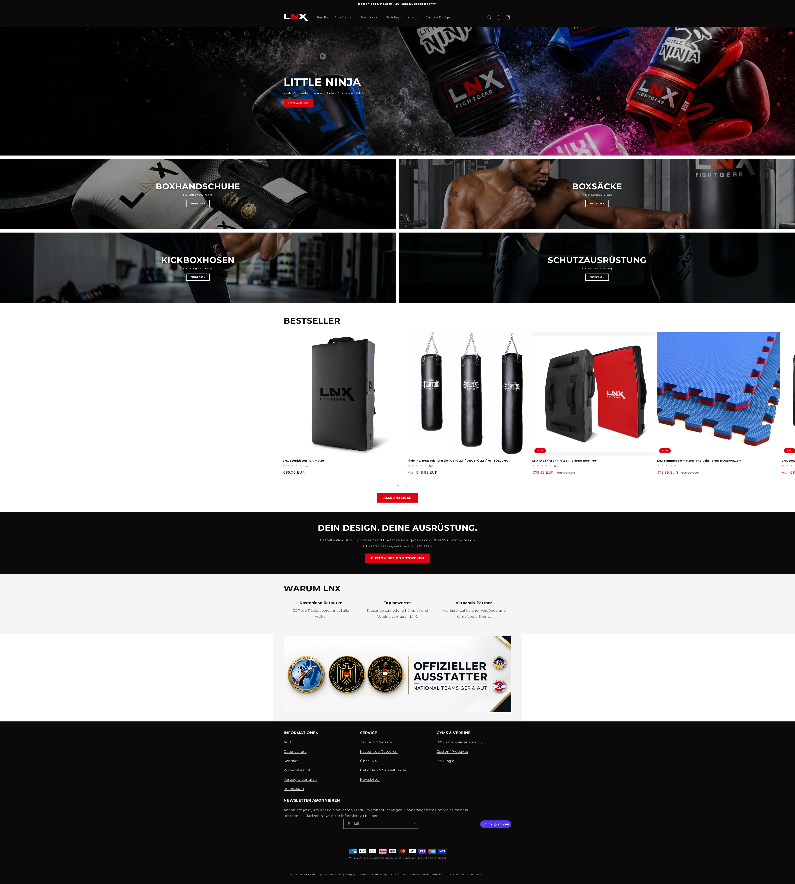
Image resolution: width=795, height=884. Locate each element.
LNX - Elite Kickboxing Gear (311, 874)
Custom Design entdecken (397, 558)
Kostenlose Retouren (379, 752)
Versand (460, 874)
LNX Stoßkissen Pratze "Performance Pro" (564, 460)
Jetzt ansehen (298, 103)
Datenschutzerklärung (373, 874)
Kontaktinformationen (405, 874)
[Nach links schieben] (388, 486)
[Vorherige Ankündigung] (285, 4)
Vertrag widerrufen (300, 779)
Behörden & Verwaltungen (383, 770)
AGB (287, 742)
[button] (345, 17)
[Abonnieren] (413, 824)
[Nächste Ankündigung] (509, 4)
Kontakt (291, 761)
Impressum (294, 789)
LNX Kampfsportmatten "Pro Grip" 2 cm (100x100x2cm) (700, 460)
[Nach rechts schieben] (406, 486)
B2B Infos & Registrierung (459, 742)
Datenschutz (295, 752)
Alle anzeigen (397, 498)
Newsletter (370, 779)
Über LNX (368, 761)
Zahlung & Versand (376, 742)
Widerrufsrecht (297, 770)
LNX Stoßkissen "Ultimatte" (304, 460)
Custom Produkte (452, 752)
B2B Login (446, 761)
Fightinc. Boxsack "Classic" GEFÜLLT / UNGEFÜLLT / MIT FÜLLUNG (458, 460)
